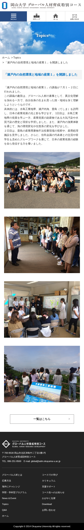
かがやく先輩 (48, 498)
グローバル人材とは (12, 475)
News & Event (9, 498)
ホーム (6, 57)
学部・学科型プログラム (14, 492)
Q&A (4, 510)
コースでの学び (50, 475)
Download (47, 504)
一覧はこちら (42, 418)
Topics (17, 57)
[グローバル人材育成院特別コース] (42, 6)
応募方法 (6, 480)
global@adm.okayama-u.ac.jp (45, 461)
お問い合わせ (48, 510)
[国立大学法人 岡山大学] (36, 16)
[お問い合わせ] (74, 16)
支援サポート (48, 486)
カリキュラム (48, 480)
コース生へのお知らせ (53, 492)
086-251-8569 (14, 461)
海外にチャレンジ (11, 486)
